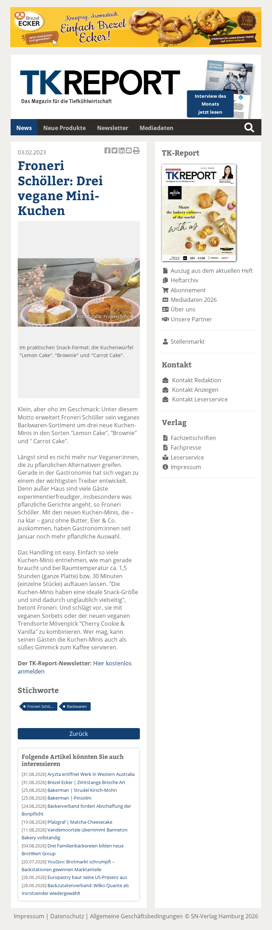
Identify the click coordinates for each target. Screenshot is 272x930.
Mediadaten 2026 (194, 300)
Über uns (183, 309)
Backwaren (77, 706)
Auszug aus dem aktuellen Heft (212, 271)
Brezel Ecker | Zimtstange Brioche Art (86, 782)
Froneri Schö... (40, 706)
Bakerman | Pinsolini (69, 798)
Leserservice (187, 457)
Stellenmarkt (188, 341)
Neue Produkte (64, 128)
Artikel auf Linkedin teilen (122, 154)
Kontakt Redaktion (196, 380)
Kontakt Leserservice (200, 399)
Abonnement (188, 290)
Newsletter (112, 128)
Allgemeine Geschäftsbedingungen (136, 916)
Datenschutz (67, 916)
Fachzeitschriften (193, 438)
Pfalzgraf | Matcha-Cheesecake (79, 822)
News (24, 128)
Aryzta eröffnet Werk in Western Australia (91, 774)
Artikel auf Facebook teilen (108, 154)
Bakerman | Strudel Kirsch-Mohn (82, 790)
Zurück (78, 734)
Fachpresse (186, 447)
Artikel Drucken (136, 154)
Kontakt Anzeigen (195, 390)
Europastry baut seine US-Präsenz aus (87, 877)
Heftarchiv (184, 280)
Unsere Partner (191, 319)
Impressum (186, 467)
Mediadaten (157, 128)
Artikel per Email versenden (129, 154)
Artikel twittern (115, 154)
